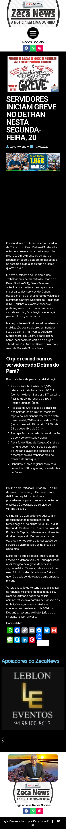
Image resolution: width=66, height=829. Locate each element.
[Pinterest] (32, 640)
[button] (33, 33)
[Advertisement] (33, 207)
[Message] (10, 640)
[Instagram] (39, 48)
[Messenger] (39, 630)
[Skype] (17, 640)
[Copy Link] (24, 630)
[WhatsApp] (10, 630)
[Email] (32, 630)
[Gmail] (54, 630)
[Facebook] (26, 48)
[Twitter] (46, 630)
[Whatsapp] (33, 48)
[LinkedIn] (24, 640)
